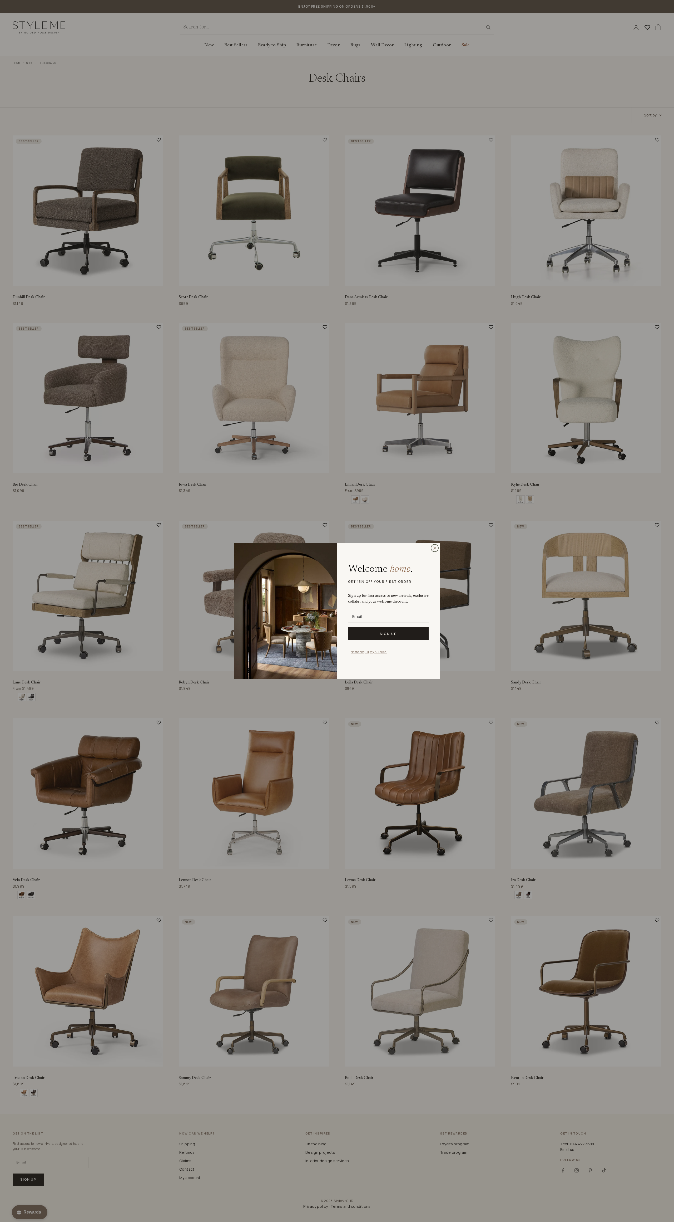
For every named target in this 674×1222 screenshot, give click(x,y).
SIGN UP (388, 633)
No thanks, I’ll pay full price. (369, 652)
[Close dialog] (435, 548)
